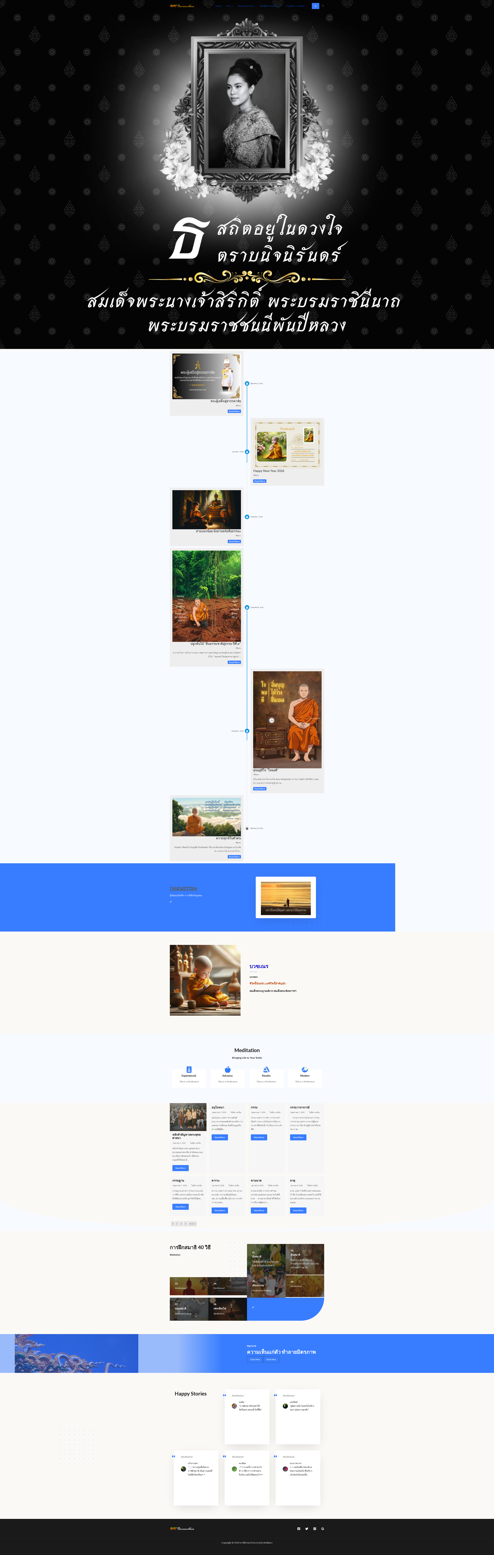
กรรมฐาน (178, 1180)
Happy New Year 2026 (268, 471)
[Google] (322, 1528)
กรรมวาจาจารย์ (300, 1107)
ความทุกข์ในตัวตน (228, 838)
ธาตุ (292, 1180)
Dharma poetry (245, 6)
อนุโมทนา (218, 1107)
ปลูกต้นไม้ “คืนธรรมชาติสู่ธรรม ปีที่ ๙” (215, 643)
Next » (192, 1223)
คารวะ (216, 1180)
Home (218, 6)
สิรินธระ (238, 406)
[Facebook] (298, 1528)
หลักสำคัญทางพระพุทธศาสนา (186, 1136)
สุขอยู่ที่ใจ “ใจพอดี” (265, 770)
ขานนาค (256, 1180)
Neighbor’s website (295, 6)
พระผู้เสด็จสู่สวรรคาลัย (226, 401)
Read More (234, 411)
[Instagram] (314, 1528)
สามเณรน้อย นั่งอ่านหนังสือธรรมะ (218, 531)
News (228, 6)
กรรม (254, 1107)
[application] (232, 6)
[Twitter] (306, 1528)
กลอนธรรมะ (183, 888)
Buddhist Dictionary (269, 6)
